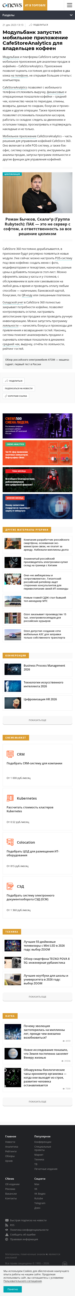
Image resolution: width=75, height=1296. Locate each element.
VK (35, 1189)
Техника (39, 1159)
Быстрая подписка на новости (28, 1220)
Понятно (13, 1289)
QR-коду (27, 295)
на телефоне (19, 75)
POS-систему (63, 258)
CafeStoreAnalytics (15, 87)
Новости (10, 1142)
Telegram (39, 1203)
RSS (12, 1225)
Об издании (12, 1184)
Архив (9, 1160)
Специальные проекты (42, 1148)
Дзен (37, 1207)
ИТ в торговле (35, 5)
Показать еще (37, 720)
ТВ (35, 1164)
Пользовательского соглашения (22, 1281)
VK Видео (39, 1193)
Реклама (10, 1189)
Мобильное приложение (19, 136)
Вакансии (11, 1193)
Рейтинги (11, 1151)
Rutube (38, 1198)
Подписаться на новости (19, 388)
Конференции (42, 1142)
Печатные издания (45, 1169)
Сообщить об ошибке (23, 1234)
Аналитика (11, 1146)
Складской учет (13, 302)
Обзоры (10, 1156)
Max (36, 1184)
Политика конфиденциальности (29, 1229)
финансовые (55, 92)
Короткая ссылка (17, 396)
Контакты (11, 1198)
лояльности (10, 325)
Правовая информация (24, 1239)
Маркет (38, 1154)
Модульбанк (11, 57)
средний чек (11, 344)
